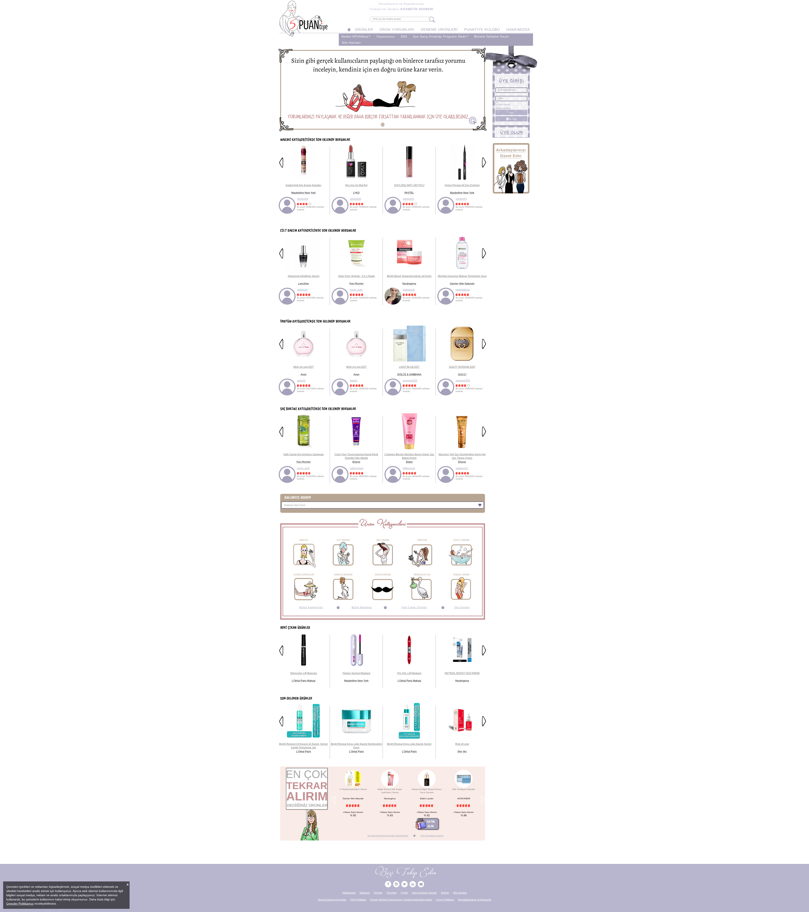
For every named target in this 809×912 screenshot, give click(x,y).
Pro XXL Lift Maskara (409, 673)
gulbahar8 (409, 289)
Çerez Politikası (445, 899)
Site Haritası (351, 42)
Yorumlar (391, 892)
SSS (404, 36)
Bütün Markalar (362, 607)
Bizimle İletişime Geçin (491, 36)
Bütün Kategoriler (311, 607)
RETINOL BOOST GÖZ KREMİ (462, 673)
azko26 (301, 380)
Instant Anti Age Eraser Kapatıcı (303, 185)
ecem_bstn (356, 289)
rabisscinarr (356, 468)
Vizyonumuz (385, 36)
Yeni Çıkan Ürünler (414, 607)
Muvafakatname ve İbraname (474, 899)
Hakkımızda (349, 892)
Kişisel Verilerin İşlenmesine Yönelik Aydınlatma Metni (401, 899)
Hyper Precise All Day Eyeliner (462, 185)
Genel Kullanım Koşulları (332, 899)
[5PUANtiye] (388, 884)
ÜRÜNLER (364, 30)
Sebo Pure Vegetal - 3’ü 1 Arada (356, 276)
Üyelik (404, 892)
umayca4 (302, 289)
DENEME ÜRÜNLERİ (439, 30)
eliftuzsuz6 (409, 468)
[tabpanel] (382, 90)
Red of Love (462, 744)
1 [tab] (382, 124)
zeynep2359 (410, 380)
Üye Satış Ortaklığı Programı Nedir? (440, 36)
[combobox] (382, 505)
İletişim (445, 892)
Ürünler (378, 892)
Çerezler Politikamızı (20, 903)
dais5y (354, 380)
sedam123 (462, 468)
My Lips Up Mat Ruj (356, 185)
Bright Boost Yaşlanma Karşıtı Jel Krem (409, 276)
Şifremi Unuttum (503, 108)
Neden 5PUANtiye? (356, 36)
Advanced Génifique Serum (303, 276)
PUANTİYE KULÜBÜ (482, 30)
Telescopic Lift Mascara (303, 673)
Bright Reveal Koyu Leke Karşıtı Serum (409, 744)
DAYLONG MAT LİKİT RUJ (409, 185)
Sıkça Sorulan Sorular (424, 892)
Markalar (365, 892)
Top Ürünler (462, 607)
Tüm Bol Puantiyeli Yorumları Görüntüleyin (387, 835)
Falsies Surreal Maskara (356, 673)
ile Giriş (512, 119)
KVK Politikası (358, 899)
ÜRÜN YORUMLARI (396, 30)
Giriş (511, 112)
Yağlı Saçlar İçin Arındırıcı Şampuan (303, 454)
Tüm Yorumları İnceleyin (432, 835)
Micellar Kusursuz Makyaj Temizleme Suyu (462, 276)
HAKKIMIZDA (518, 30)
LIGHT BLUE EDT (409, 366)
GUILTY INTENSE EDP (462, 366)
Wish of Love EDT (303, 366)
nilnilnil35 (302, 198)
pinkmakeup (463, 289)
